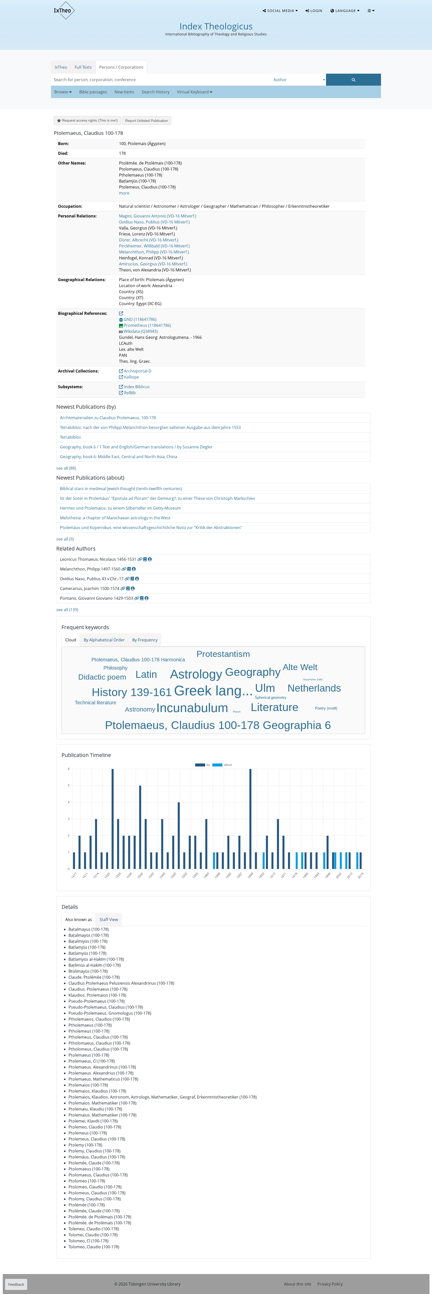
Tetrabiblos (70, 437)
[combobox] (161, 80)
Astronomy (140, 709)
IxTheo (61, 67)
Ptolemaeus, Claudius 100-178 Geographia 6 (218, 725)
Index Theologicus (216, 26)
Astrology (196, 674)
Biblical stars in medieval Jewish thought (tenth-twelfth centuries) (121, 488)
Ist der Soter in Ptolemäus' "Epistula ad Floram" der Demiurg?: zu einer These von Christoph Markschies (157, 498)
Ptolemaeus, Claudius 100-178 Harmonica (138, 659)
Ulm (265, 688)
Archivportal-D (137, 371)
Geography (253, 672)
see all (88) (66, 468)
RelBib (129, 392)
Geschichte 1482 (313, 679)
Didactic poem (102, 677)
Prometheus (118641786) (147, 325)
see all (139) (67, 609)
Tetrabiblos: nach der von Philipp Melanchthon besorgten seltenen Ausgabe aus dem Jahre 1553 (150, 427)
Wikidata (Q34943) (141, 331)
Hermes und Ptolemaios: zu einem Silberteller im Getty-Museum (120, 508)
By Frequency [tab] (145, 640)
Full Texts (83, 67)
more (124, 193)
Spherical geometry (270, 697)
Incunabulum (192, 708)
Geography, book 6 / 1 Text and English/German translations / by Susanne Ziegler (136, 447)
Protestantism (223, 654)
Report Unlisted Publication (146, 121)
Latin (146, 674)
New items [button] (124, 92)
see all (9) (65, 539)
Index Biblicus (136, 386)
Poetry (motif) (326, 708)
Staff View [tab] (109, 919)
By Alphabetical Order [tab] (104, 640)
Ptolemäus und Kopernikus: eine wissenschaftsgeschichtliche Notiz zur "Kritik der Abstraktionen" (151, 527)
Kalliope (131, 377)
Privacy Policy (330, 1284)
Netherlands (314, 688)
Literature (274, 707)
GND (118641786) (140, 319)
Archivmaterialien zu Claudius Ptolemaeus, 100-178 (108, 417)
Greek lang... (213, 690)
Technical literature (95, 702)
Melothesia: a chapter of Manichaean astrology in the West (115, 518)
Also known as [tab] (78, 919)
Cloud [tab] (70, 640)
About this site (297, 1284)
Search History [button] (156, 92)
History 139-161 (132, 692)
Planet (236, 711)
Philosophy (116, 668)
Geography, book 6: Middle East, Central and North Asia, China (118, 456)
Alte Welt (300, 667)
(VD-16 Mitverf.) (157, 216)
